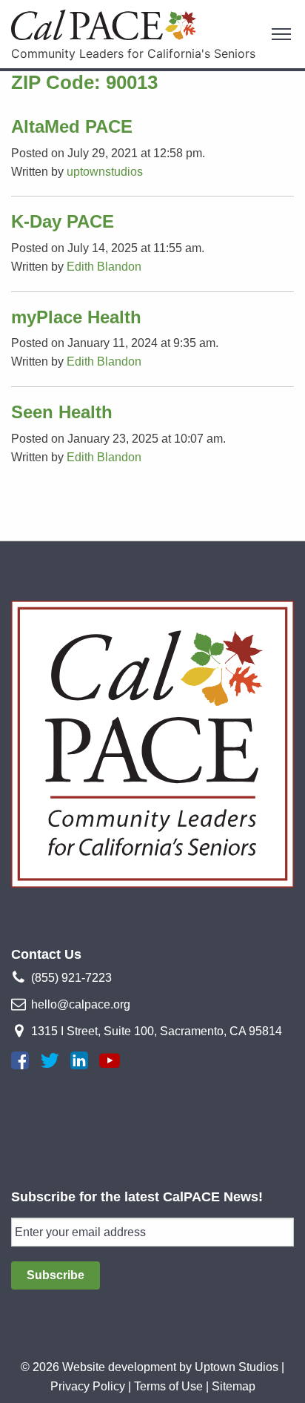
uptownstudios (105, 171)
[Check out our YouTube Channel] (109, 1060)
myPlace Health (76, 317)
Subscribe (55, 1275)
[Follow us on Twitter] (49, 1060)
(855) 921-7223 (71, 977)
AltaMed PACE (72, 126)
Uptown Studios (236, 1367)
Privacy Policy (87, 1386)
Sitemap (233, 1386)
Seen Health (62, 412)
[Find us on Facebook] (20, 1060)
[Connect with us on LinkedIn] (79, 1060)
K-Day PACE (62, 221)
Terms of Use (168, 1386)
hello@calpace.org (80, 1004)
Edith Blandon (104, 266)
